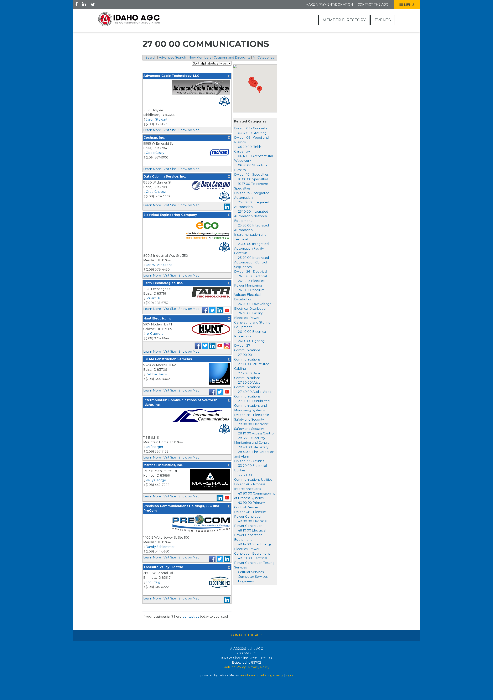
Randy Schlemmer (160, 547)
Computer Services (252, 576)
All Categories (263, 57)
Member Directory (344, 20)
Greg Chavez (156, 192)
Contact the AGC (373, 4)
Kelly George (156, 480)
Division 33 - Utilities (249, 461)
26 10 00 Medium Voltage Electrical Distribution (249, 294)
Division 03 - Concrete (250, 128)
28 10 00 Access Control (256, 433)
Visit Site (169, 130)
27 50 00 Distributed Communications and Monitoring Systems (252, 405)
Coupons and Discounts (232, 57)
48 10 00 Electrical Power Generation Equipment (250, 535)
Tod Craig (153, 582)
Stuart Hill (154, 298)
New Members (200, 57)
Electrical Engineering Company (170, 215)
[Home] (129, 19)
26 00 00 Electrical (252, 276)
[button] (255, 84)
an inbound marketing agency (261, 675)
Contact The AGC (246, 635)
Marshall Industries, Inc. (163, 465)
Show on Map (189, 130)
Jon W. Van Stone (159, 265)
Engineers (246, 581)
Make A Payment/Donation (329, 4)
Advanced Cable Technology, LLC (171, 76)
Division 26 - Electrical (250, 271)
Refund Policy (235, 667)
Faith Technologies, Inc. (163, 283)
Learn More (152, 130)
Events (383, 20)
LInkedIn (84, 4)
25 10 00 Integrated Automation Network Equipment (251, 216)
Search (151, 57)
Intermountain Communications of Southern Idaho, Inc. (180, 402)
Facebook (76, 4)
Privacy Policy (258, 667)
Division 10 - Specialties (251, 174)
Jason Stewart (157, 119)
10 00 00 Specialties (253, 179)
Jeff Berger (154, 447)
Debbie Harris (156, 374)
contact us (191, 616)
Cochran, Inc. (154, 137)
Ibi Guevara (154, 333)
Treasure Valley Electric (163, 567)
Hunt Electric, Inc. (157, 318)
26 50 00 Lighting (251, 341)
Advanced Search (172, 57)
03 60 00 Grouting (252, 133)
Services (240, 567)
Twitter (92, 4)
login (289, 675)
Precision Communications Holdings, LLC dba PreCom (181, 508)
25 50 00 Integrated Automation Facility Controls (251, 248)
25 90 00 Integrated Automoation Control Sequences (251, 262)
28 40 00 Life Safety (253, 447)
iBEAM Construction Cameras (167, 359)
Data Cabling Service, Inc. (164, 176)
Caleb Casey (155, 153)
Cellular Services (251, 572)
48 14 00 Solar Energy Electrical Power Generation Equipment (253, 548)
